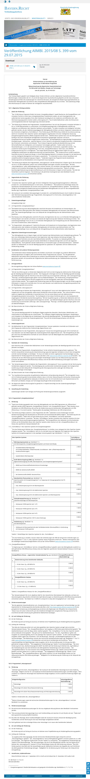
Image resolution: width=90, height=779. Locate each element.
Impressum (79, 776)
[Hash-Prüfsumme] (34, 67)
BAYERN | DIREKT (11, 776)
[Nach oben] (88, 772)
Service (50, 18)
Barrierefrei (38, 776)
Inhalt (52, 776)
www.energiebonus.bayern (20, 174)
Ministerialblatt (38, 18)
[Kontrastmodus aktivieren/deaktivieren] (5, 2)
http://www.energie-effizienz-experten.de (62, 607)
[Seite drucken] (88, 768)
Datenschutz (65, 776)
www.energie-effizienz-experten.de (60, 356)
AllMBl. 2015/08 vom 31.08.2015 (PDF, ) (19, 67)
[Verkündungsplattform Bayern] (6, 45)
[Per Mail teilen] (88, 764)
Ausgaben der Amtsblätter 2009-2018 (28, 45)
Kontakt (24, 776)
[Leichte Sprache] (9, 2)
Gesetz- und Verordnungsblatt (17, 18)
